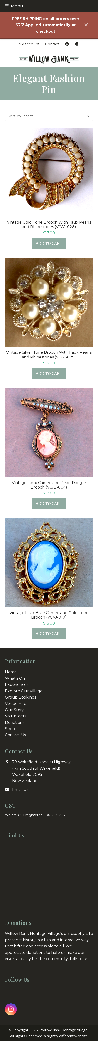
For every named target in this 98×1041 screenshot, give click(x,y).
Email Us (20, 789)
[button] (14, 5)
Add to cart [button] (49, 243)
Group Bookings (20, 697)
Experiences (16, 684)
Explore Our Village (24, 691)
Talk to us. (79, 959)
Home (11, 672)
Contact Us (15, 735)
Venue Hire (15, 703)
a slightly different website (66, 1035)
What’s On (15, 678)
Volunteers (15, 716)
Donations (14, 722)
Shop (10, 728)
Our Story (14, 710)
